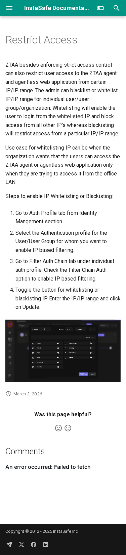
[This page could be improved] (68, 428)
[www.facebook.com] (33, 544)
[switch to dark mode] (100, 8)
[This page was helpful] (58, 428)
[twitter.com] (21, 544)
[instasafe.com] (9, 544)
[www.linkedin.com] (45, 544)
